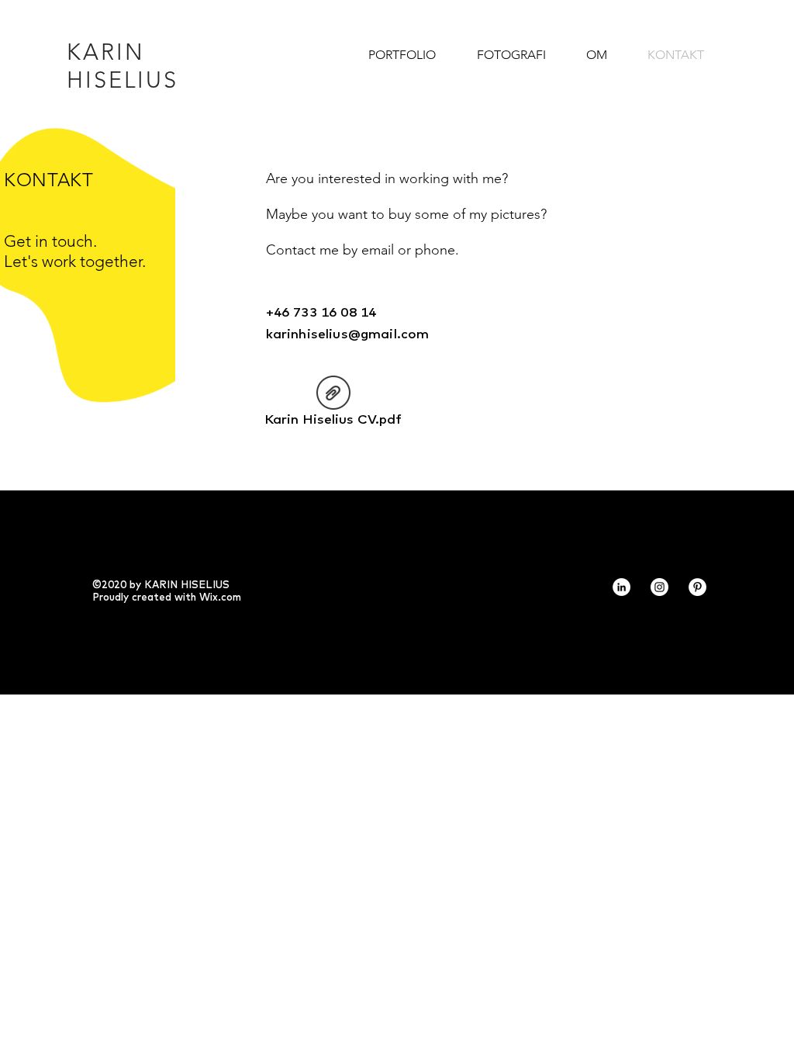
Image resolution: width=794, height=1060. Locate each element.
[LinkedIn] (621, 587)
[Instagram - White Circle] (659, 587)
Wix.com (220, 597)
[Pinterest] (697, 587)
